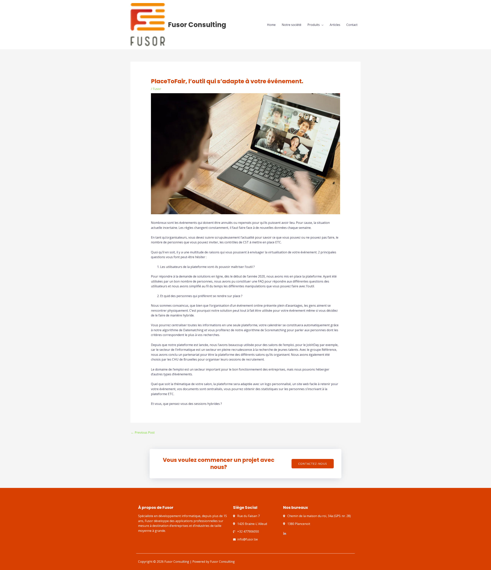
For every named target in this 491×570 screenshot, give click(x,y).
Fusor (157, 89)
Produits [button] (313, 25)
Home (271, 25)
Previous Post (143, 432)
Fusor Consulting (197, 24)
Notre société (291, 25)
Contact (352, 25)
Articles (335, 25)
